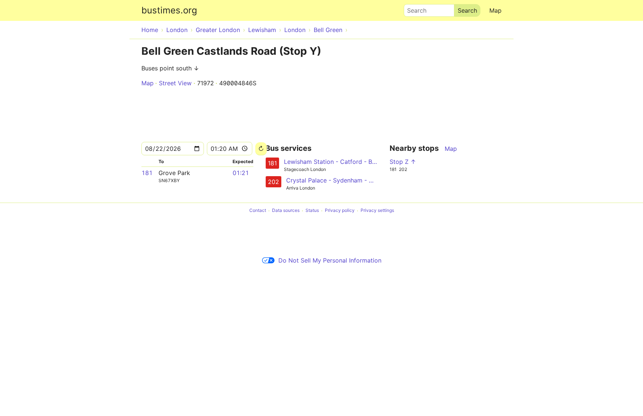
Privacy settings (377, 210)
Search (413, 8)
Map (495, 10)
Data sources (286, 210)
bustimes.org (169, 10)
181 (147, 173)
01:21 (241, 173)
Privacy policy (340, 210)
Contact (257, 210)
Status (312, 210)
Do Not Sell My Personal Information (329, 260)
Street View (175, 83)
